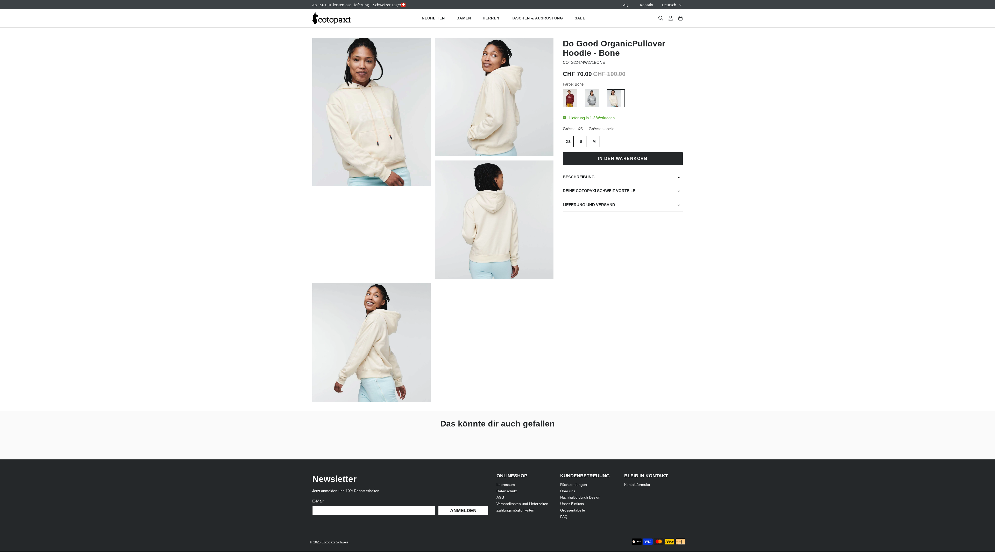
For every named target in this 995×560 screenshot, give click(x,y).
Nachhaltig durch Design (580, 497)
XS (568, 141)
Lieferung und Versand (589, 204)
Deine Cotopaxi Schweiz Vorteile (599, 190)
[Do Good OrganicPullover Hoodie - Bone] (494, 97)
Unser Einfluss (572, 504)
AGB (500, 497)
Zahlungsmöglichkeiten (515, 510)
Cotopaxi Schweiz (335, 542)
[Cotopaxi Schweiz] (331, 18)
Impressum (505, 484)
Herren (491, 18)
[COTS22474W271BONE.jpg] (371, 112)
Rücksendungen (573, 484)
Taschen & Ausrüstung (537, 18)
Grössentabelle (601, 129)
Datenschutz (506, 491)
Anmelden (463, 510)
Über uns (567, 491)
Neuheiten (433, 18)
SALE (580, 18)
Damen (464, 18)
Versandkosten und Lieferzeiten (522, 504)
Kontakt (646, 4)
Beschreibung (579, 177)
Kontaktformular (637, 484)
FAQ (624, 4)
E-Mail (318, 501)
